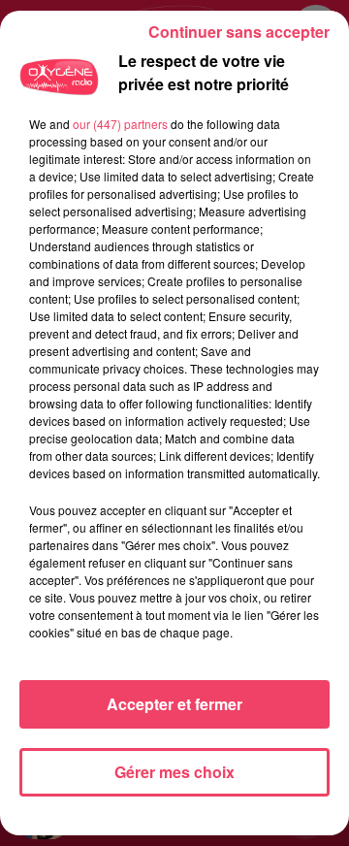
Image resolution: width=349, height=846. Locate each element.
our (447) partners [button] (120, 123)
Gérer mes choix (174, 772)
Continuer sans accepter (239, 31)
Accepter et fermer (174, 704)
